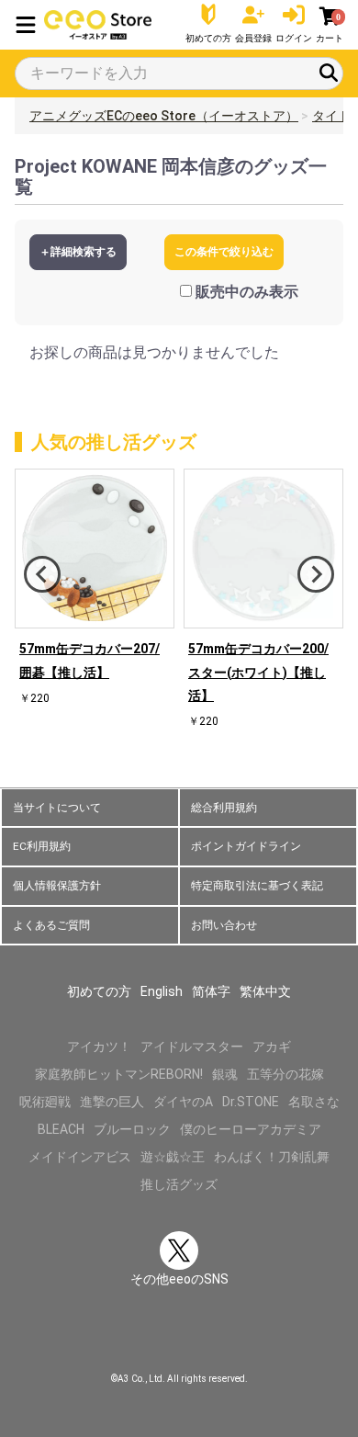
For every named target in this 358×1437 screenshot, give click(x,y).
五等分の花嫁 (285, 1074)
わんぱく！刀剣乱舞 (272, 1156)
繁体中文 (265, 991)
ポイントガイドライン (246, 846)
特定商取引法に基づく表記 (257, 885)
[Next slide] (315, 574)
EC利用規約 (42, 846)
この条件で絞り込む (224, 251)
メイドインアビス (79, 1156)
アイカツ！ (99, 1046)
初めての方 (99, 991)
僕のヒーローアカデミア (250, 1129)
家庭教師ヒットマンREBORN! (119, 1074)
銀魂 (225, 1074)
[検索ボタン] (328, 72)
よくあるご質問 (51, 925)
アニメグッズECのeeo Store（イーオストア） (163, 115)
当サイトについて (57, 807)
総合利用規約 (224, 807)
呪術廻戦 (45, 1101)
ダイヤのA (183, 1101)
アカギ (271, 1046)
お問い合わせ (224, 925)
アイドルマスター (191, 1046)
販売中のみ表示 (247, 291)
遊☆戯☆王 (172, 1156)
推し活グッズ (179, 1184)
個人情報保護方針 (57, 885)
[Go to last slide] (42, 574)
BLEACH (61, 1129)
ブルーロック (132, 1129)
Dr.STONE (250, 1101)
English (161, 991)
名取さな (314, 1101)
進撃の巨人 (112, 1101)
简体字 (211, 991)
